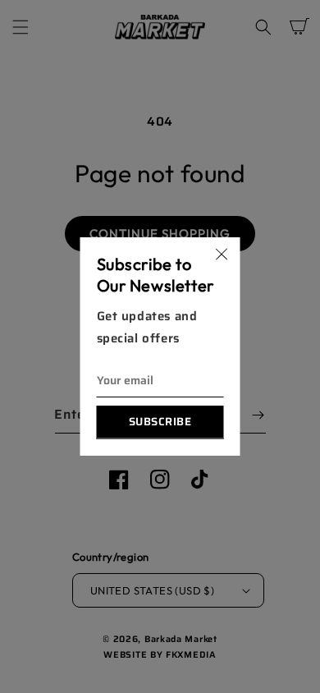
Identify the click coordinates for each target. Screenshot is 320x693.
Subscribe (160, 421)
